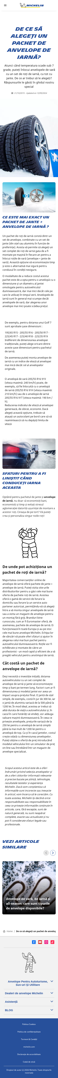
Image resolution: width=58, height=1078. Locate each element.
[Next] (53, 853)
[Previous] (46, 853)
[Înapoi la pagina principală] (31, 5)
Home (10, 931)
